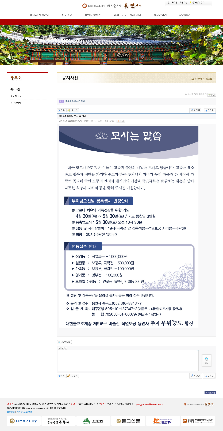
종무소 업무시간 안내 (75, 101)
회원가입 (183, 2)
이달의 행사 (16, 96)
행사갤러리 (15, 102)
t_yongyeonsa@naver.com (148, 404)
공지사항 (15, 89)
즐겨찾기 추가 (198, 2)
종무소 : (74, 404)
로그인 (175, 2)
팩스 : (103, 404)
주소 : (10, 404)
